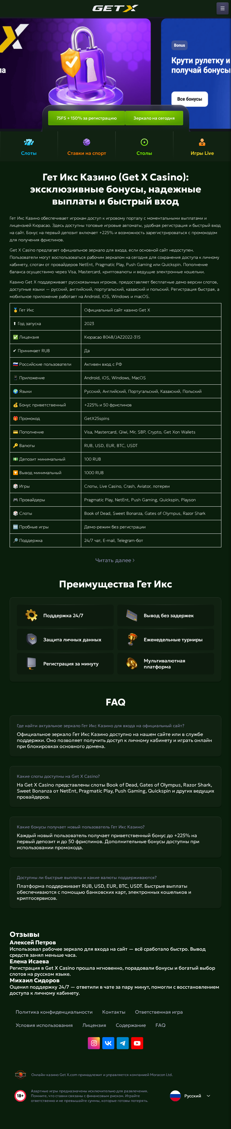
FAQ (160, 1025)
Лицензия (94, 1025)
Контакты (113, 1012)
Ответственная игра (159, 1012)
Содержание (131, 1025)
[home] (115, 8)
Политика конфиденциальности (54, 1012)
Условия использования (44, 1025)
